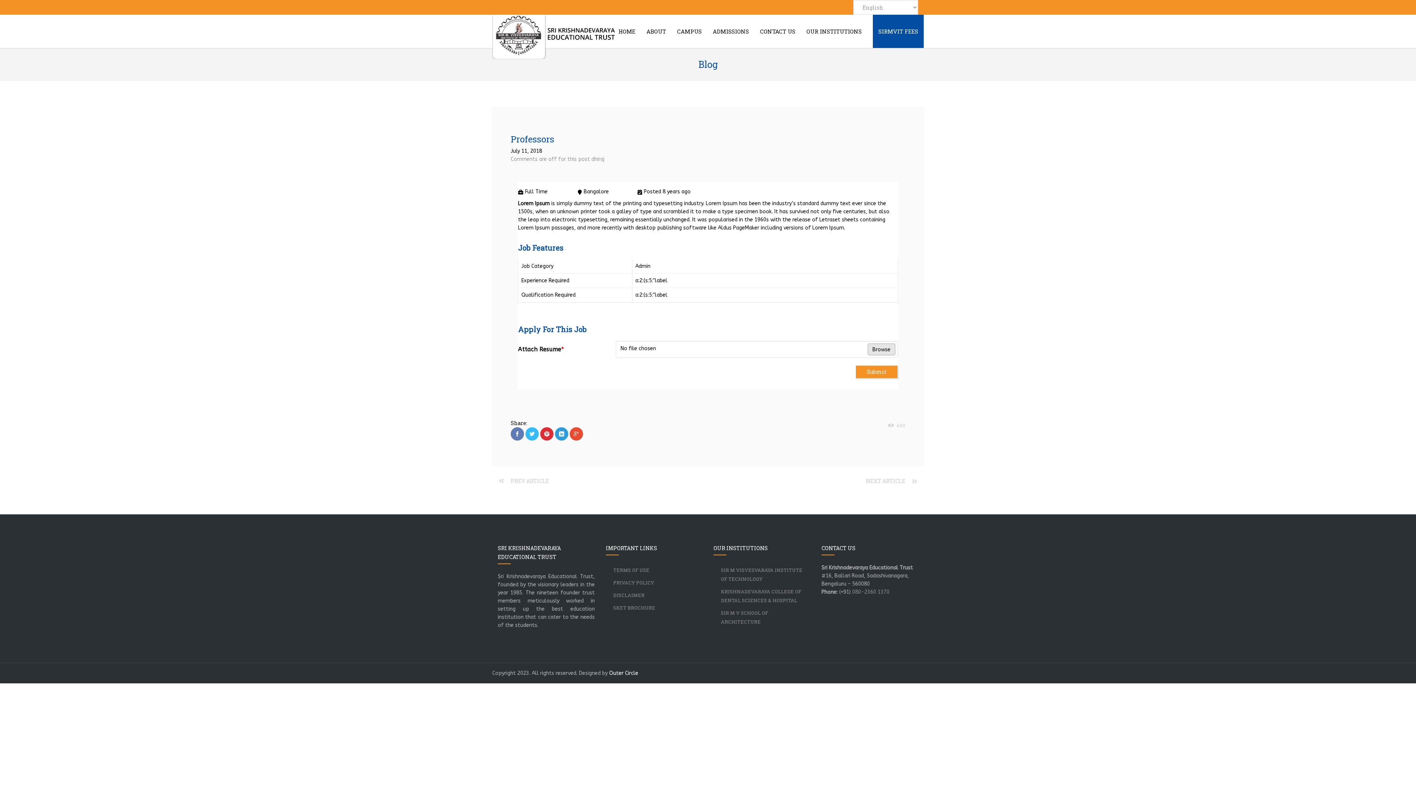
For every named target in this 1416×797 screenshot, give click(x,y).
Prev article (530, 480)
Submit (876, 371)
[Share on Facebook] (517, 434)
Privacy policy (633, 582)
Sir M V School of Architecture (744, 617)
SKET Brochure (634, 607)
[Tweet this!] (532, 434)
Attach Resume (541, 349)
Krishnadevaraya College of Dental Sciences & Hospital (761, 596)
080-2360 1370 (870, 592)
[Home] (553, 37)
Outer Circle (623, 673)
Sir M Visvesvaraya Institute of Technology (761, 574)
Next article (885, 480)
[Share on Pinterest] (546, 434)
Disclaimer (629, 595)
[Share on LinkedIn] (561, 434)
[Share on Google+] (576, 434)
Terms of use (631, 570)
